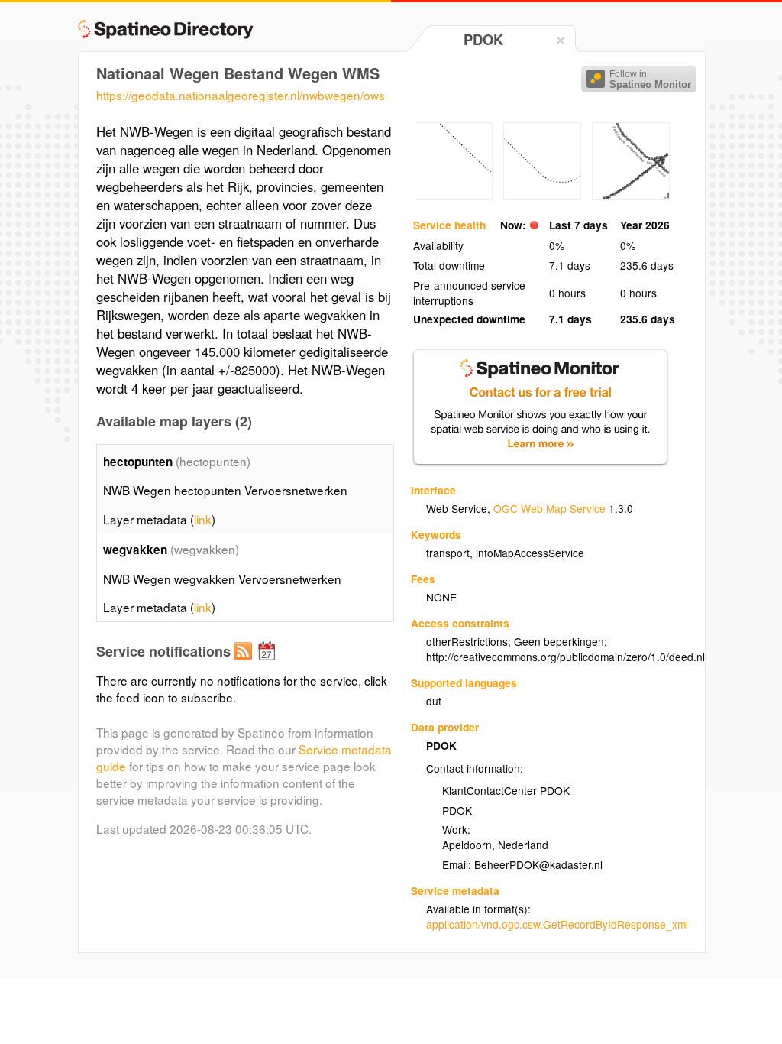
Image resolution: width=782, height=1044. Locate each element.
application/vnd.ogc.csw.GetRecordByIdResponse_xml (557, 924)
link (203, 519)
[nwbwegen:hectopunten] (454, 195)
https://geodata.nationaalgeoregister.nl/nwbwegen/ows (240, 94)
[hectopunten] (631, 195)
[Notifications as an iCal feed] (269, 663)
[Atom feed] (245, 663)
